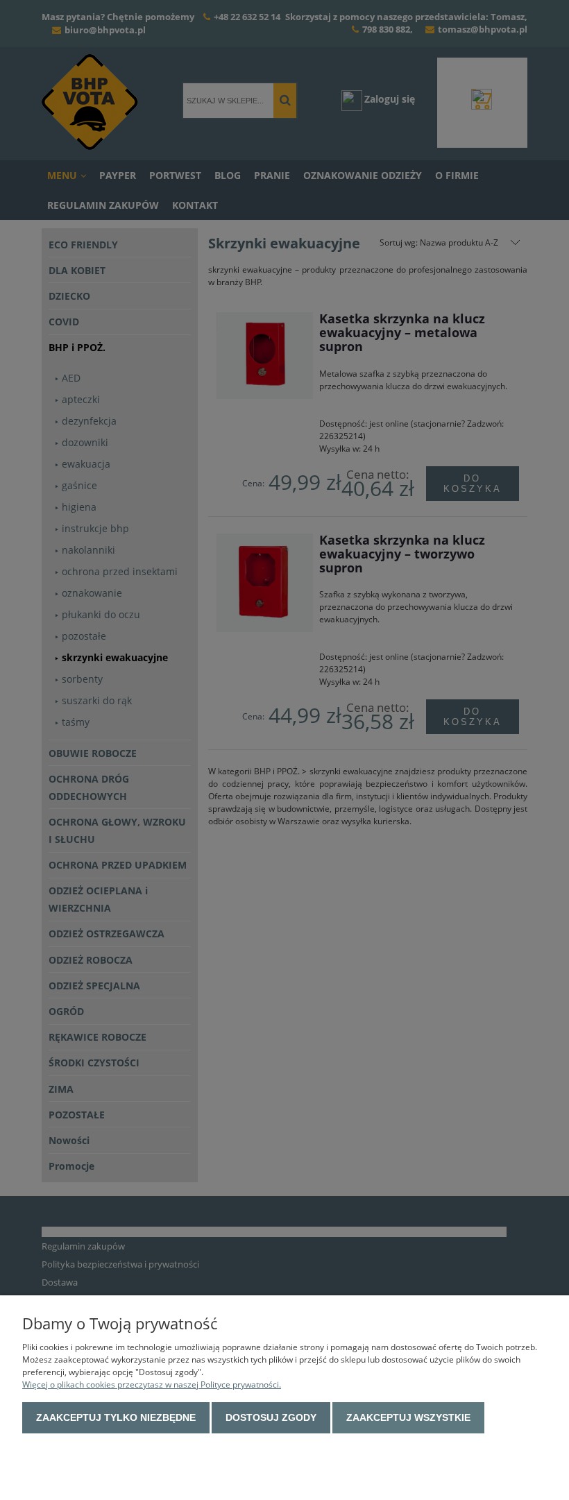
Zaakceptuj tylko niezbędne (116, 1417)
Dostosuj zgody (271, 1417)
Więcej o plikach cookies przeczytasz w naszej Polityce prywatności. (151, 1384)
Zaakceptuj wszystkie (408, 1417)
